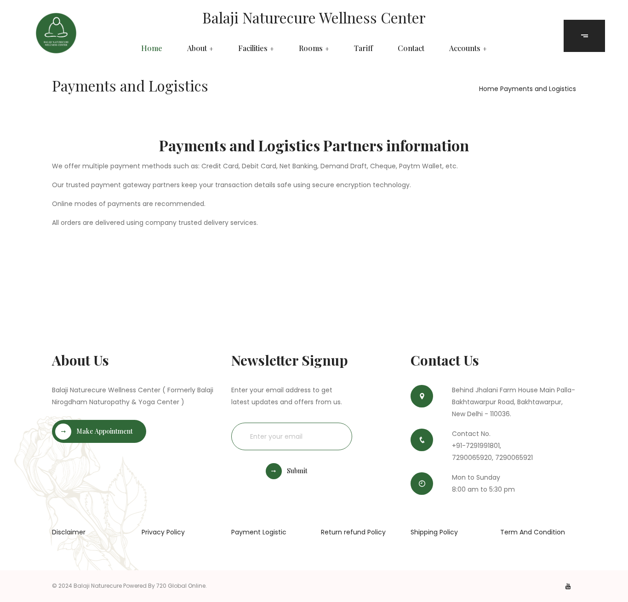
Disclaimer (69, 532)
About (197, 49)
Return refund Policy (353, 532)
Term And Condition (532, 532)
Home (151, 49)
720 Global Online (181, 586)
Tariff (363, 49)
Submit (297, 470)
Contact (411, 49)
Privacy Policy (163, 532)
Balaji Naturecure (98, 586)
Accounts (464, 49)
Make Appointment (104, 431)
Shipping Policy (434, 532)
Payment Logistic (258, 532)
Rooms (311, 49)
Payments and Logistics (538, 88)
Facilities (253, 49)
